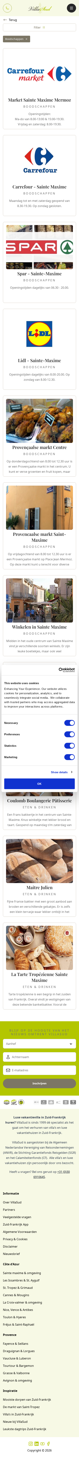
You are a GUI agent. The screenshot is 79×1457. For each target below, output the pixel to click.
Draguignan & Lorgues (19, 1351)
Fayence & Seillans (15, 1344)
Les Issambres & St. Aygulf (21, 1280)
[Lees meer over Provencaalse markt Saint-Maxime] (39, 526)
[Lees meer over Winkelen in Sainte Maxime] (39, 615)
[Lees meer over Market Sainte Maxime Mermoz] (39, 88)
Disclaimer (10, 1246)
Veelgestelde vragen (17, 1217)
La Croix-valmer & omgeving (22, 1302)
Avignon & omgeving (17, 1380)
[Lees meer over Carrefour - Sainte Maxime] (39, 175)
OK (39, 783)
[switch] (69, 734)
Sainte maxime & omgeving (22, 1273)
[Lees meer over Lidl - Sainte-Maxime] (39, 349)
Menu (71, 8)
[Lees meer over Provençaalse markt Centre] (39, 436)
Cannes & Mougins (16, 1295)
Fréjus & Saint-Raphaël (18, 1324)
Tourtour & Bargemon (18, 1366)
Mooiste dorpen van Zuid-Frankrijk (27, 1400)
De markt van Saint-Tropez (21, 1407)
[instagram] (30, 1444)
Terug (13, 20)
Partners (9, 1210)
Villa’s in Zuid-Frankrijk (18, 1414)
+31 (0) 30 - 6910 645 (7, 8)
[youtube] (42, 1444)
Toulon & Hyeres (14, 1317)
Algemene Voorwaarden (20, 1232)
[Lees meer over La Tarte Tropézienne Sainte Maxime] (39, 966)
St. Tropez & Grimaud (18, 1288)
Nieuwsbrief (11, 1254)
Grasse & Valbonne (16, 1373)
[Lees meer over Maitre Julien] (39, 876)
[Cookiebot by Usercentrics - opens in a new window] (59, 670)
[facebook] (48, 1444)
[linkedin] (36, 1444)
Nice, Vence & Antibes (18, 1310)
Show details (59, 772)
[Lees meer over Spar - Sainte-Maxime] (39, 262)
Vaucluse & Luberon (17, 1358)
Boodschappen (14, 39)
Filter (37, 27)
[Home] (40, 8)
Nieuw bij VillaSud (15, 1422)
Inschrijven (39, 1083)
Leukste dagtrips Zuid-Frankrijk (24, 1429)
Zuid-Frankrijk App (15, 1224)
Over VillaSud (12, 1202)
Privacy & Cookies (15, 1239)
